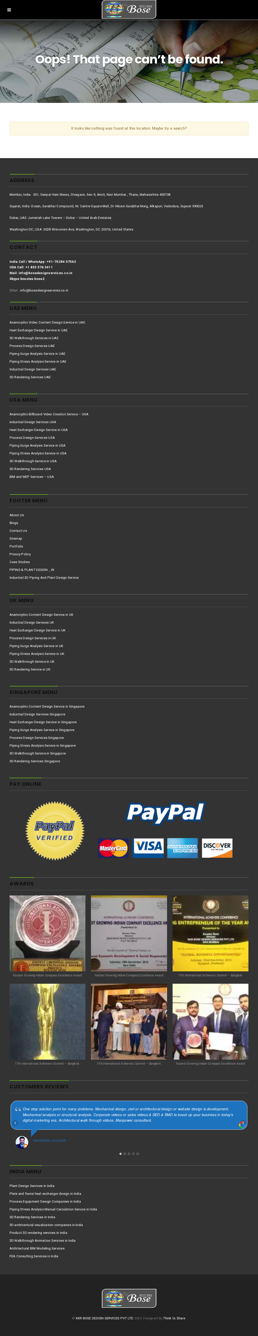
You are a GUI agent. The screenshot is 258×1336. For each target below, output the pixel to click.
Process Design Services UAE (32, 346)
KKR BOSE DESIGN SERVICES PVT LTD (105, 1318)
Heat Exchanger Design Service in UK (38, 630)
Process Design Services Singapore (37, 738)
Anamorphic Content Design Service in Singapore (47, 706)
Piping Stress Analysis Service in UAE (38, 361)
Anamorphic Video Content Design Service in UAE (47, 322)
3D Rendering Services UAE (30, 377)
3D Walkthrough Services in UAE (34, 338)
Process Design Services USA (32, 438)
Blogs (14, 523)
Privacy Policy (20, 554)
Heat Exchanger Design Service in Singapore (43, 722)
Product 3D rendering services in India (38, 1233)
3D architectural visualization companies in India (46, 1225)
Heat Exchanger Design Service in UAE (39, 330)
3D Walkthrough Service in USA (33, 461)
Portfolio (16, 546)
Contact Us (18, 531)
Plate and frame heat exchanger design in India (45, 1194)
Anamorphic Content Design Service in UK (42, 615)
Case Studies (20, 562)
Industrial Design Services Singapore (38, 714)
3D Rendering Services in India (32, 1217)
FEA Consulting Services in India (34, 1256)
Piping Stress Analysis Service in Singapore (43, 745)
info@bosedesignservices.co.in (43, 290)
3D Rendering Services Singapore (35, 761)
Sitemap (16, 538)
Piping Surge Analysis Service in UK (36, 646)
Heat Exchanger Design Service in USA (39, 430)
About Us (17, 515)
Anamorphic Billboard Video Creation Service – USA (49, 414)
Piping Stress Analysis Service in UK (37, 654)
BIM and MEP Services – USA (32, 477)
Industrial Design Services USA (33, 422)
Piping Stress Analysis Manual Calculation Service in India (53, 1209)
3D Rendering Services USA (30, 469)
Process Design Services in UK (33, 638)
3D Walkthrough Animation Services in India (43, 1240)
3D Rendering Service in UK (30, 669)
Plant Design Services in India (32, 1186)
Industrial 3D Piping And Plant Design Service (44, 577)
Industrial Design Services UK (32, 622)
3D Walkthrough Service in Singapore (38, 753)
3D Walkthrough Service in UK (32, 661)
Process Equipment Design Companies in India (45, 1201)
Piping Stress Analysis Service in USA (38, 453)
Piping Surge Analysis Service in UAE (38, 354)
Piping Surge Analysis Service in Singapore (42, 730)
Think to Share (174, 1318)
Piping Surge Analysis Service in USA (38, 445)
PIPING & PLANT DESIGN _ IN (32, 570)
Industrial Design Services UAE (33, 369)
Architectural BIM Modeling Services (37, 1248)
